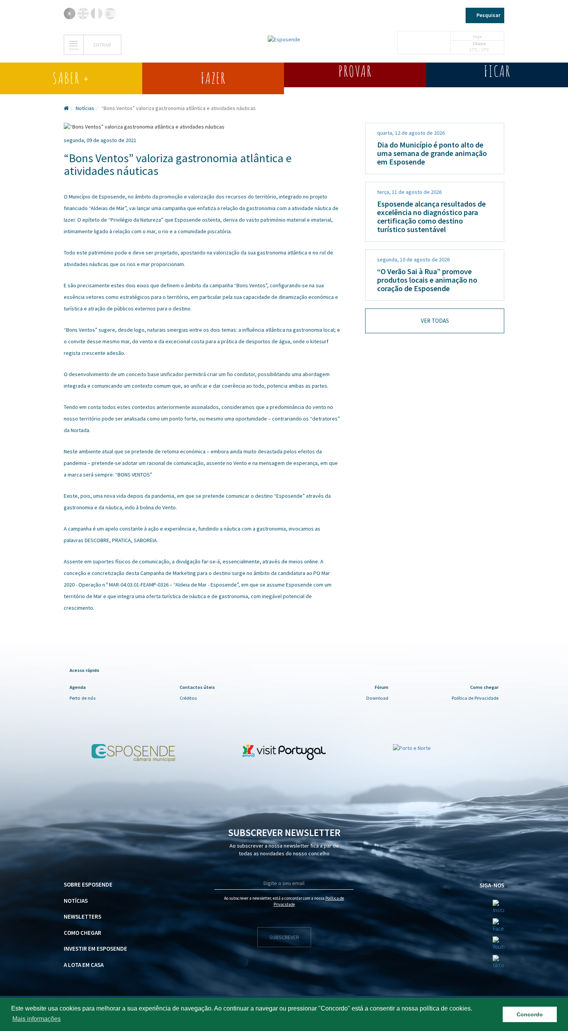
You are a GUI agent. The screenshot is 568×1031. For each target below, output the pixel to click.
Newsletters (82, 916)
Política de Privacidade (475, 698)
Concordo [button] (530, 1014)
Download (377, 698)
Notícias (85, 108)
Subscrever (284, 937)
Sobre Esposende (88, 884)
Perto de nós (82, 698)
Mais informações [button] (36, 1019)
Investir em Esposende (95, 948)
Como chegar (82, 932)
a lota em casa (84, 964)
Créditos (188, 698)
